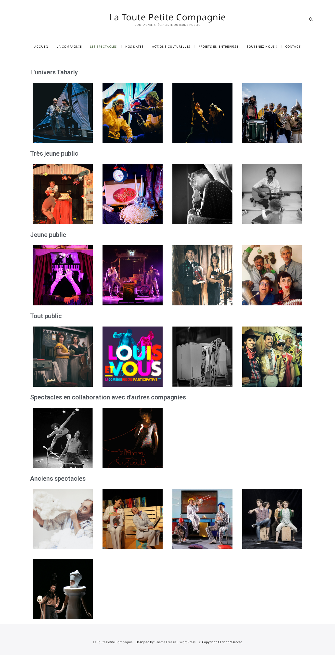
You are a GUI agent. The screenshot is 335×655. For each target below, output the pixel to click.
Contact (293, 46)
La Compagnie (69, 46)
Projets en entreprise (218, 46)
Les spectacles (103, 46)
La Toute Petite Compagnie (167, 17)
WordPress (187, 642)
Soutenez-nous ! (262, 46)
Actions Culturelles (171, 46)
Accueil (41, 46)
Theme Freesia (165, 642)
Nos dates (134, 46)
